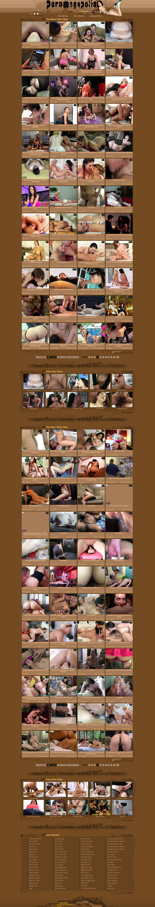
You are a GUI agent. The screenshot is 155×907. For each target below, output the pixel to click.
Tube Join (100, 390)
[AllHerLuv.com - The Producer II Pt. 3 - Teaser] (35, 69)
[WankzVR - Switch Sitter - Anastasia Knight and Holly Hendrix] (91, 42)
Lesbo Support (112, 883)
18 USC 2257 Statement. (65, 904)
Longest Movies (96, 16)
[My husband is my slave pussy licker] (63, 751)
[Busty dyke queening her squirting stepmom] (63, 668)
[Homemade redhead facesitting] (35, 559)
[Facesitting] (91, 504)
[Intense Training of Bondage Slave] (35, 96)
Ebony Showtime (87, 846)
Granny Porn (111, 857)
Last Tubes (100, 408)
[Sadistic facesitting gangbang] (63, 288)
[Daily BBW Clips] (119, 449)
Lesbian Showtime (114, 873)
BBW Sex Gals (86, 867)
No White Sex (86, 862)
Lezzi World (55, 390)
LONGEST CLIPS (72, 357)
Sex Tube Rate (60, 860)
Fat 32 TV (84, 883)
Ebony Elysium (60, 888)
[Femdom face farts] (63, 586)
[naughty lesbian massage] (63, 206)
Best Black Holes (61, 873)
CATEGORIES (41, 357)
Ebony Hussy (86, 844)
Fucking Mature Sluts (115, 844)
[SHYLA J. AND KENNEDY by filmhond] (119, 261)
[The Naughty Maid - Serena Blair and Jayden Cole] (35, 449)
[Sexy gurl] (91, 206)
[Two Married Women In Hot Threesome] (119, 233)
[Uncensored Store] (119, 42)
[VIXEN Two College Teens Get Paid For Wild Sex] (63, 343)
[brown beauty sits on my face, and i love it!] (119, 751)
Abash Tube (100, 816)
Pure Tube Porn (60, 854)
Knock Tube (59, 849)
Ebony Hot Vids (86, 841)
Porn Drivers (55, 798)
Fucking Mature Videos (115, 846)
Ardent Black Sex (61, 870)
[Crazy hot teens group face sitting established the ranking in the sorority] (35, 531)
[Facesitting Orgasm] (63, 504)
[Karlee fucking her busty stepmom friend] (35, 751)
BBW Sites (85, 873)
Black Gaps (59, 875)
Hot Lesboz (111, 865)
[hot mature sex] (119, 206)
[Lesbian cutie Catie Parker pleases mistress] (119, 343)
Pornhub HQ (122, 408)
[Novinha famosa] (63, 124)
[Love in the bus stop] (63, 261)
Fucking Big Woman (88, 888)
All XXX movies (78, 390)
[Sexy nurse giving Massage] (119, 586)
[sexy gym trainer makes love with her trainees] (91, 178)
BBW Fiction (85, 865)
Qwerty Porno (78, 798)
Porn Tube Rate (60, 852)
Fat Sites (84, 886)
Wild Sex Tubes (56, 816)
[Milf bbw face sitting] (35, 261)
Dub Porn (55, 408)
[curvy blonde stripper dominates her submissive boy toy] (63, 96)
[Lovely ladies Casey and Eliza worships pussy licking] (63, 178)
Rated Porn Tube (61, 857)
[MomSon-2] (119, 315)
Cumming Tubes (87, 875)
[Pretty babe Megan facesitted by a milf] (35, 668)
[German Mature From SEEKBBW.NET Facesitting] (35, 178)
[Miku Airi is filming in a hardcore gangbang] (35, 124)
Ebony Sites (85, 849)
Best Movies (63, 16)
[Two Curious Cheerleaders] (63, 696)
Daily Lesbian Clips (88, 880)
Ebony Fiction (86, 839)
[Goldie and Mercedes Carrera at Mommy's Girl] (119, 288)
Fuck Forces (33, 798)
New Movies (79, 16)
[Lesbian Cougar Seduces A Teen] (91, 641)
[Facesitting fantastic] (35, 504)
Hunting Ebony (86, 857)
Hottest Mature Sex (114, 867)
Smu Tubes (59, 865)
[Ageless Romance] (119, 178)
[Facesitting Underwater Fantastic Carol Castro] (63, 449)
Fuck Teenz (111, 854)
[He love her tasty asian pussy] (91, 696)
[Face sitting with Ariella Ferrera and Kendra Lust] (91, 343)
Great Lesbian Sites (114, 860)
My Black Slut (86, 860)
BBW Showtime (86, 870)
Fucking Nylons (112, 852)
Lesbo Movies (112, 880)
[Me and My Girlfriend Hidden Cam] (35, 614)
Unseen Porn (122, 798)
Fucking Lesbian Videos (116, 841)
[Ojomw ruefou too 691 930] (91, 586)
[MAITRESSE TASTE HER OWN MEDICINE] (119, 151)
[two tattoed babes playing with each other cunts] (63, 641)
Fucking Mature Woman (116, 849)
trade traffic (64, 903)
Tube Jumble (100, 798)
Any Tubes (59, 841)
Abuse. (59, 906)
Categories (84, 11)
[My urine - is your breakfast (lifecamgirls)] (119, 668)
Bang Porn (34, 408)
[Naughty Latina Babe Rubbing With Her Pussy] (35, 206)
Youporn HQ (78, 816)
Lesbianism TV (112, 870)
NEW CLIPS (61, 357)
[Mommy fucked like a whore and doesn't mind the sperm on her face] (35, 696)
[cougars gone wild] (63, 315)
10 (114, 357)
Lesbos (109, 886)
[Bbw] (91, 532)
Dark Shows (59, 880)
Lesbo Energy (112, 878)
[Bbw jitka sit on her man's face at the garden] (35, 315)
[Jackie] (91, 668)
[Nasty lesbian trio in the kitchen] (119, 723)
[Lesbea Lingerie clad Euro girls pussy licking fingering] (35, 42)
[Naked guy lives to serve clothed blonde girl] (91, 96)
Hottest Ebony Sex (88, 854)
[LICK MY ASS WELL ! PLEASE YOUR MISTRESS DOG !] (35, 343)
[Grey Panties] (91, 614)
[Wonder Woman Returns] (63, 477)
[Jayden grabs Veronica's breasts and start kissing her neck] (91, 124)
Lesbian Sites (112, 875)
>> (118, 357)
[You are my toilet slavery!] (91, 559)
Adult (122, 816)
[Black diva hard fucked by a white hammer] (119, 124)
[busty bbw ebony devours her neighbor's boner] (63, 69)
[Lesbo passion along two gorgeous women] (35, 477)
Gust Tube (58, 844)
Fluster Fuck (78, 408)
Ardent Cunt (122, 390)
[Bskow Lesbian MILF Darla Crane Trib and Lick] (35, 723)
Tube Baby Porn (61, 867)
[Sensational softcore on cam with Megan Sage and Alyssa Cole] (119, 96)
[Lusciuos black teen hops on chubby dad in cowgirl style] (91, 477)
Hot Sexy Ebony (87, 852)
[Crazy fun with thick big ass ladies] (119, 477)
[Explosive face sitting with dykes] (119, 641)
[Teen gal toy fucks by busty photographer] (35, 641)
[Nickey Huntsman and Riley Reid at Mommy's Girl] (35, 233)
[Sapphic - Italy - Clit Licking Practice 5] (91, 723)
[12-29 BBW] (119, 696)
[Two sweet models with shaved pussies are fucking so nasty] (35, 151)
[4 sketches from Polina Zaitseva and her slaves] (35, 586)
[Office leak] (63, 532)
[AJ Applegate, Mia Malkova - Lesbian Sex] (91, 151)
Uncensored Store (34, 390)
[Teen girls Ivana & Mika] (35, 288)
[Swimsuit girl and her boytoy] (119, 504)
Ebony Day (59, 886)
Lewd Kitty (111, 888)
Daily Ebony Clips (61, 878)
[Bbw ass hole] (119, 559)
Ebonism (58, 883)
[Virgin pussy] (119, 532)
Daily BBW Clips (87, 878)
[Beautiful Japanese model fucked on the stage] (63, 614)
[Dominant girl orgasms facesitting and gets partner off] (91, 751)
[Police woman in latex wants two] (91, 288)
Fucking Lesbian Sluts (115, 839)
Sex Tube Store (60, 862)
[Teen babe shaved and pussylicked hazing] (63, 151)
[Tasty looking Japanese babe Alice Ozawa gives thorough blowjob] (91, 69)
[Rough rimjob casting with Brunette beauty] (119, 614)
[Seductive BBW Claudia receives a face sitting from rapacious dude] (91, 449)
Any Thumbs (59, 839)
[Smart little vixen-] (91, 233)
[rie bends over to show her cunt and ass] (63, 42)
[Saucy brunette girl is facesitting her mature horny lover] (91, 261)
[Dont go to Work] (91, 315)
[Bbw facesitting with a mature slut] (63, 233)
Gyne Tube (59, 846)
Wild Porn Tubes (33, 816)
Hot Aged (110, 862)
